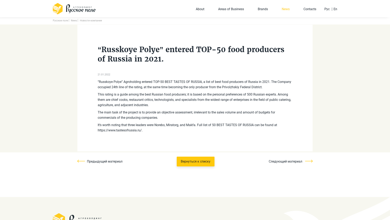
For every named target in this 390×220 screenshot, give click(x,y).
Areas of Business (231, 9)
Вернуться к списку (195, 161)
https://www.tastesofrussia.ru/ (120, 130)
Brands (263, 9)
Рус (327, 9)
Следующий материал (286, 161)
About (200, 9)
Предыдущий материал (104, 161)
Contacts (309, 9)
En (335, 9)
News (286, 9)
